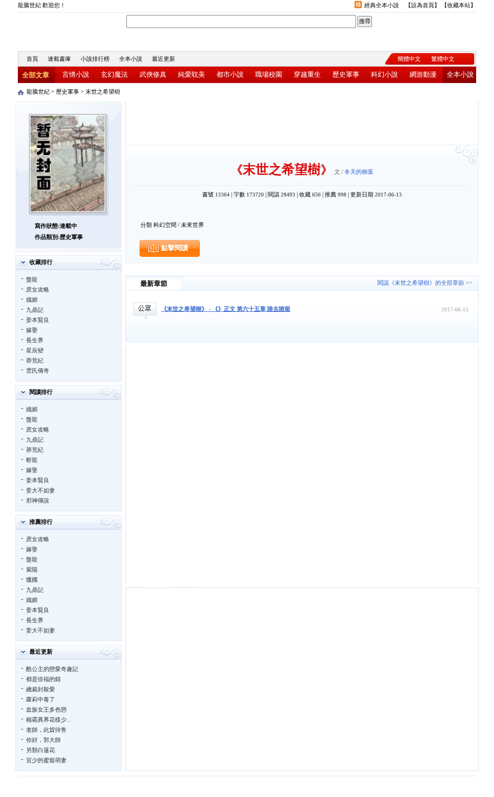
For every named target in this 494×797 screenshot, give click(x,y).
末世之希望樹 (102, 91)
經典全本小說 (381, 5)
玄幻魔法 (114, 74)
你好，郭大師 (43, 740)
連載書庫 (59, 59)
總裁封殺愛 (40, 689)
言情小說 (75, 74)
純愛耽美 (191, 74)
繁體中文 (442, 59)
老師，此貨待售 (46, 730)
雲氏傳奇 (37, 370)
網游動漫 (423, 74)
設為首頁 (422, 5)
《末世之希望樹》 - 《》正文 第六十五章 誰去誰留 (225, 309)
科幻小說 (384, 74)
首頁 (32, 59)
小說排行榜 (95, 59)
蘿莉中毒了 (40, 699)
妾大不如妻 (40, 490)
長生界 (34, 340)
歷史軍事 (345, 74)
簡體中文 (409, 59)
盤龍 (32, 279)
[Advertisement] (302, 123)
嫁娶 (32, 330)
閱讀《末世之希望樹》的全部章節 (420, 283)
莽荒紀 (34, 360)
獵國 (32, 579)
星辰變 (34, 350)
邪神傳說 (37, 500)
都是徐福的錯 (43, 679)
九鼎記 (34, 310)
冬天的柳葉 (358, 171)
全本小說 (130, 59)
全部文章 (35, 75)
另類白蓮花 (40, 750)
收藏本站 (458, 5)
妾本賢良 (37, 320)
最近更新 (163, 59)
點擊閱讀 (174, 248)
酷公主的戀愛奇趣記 (52, 669)
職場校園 (268, 74)
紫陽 (32, 569)
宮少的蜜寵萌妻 (46, 760)
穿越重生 (307, 74)
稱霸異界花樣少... (48, 719)
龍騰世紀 (71, 31)
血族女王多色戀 (46, 709)
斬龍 (32, 460)
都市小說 (230, 74)
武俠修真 (152, 74)
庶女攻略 (37, 289)
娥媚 (32, 299)
